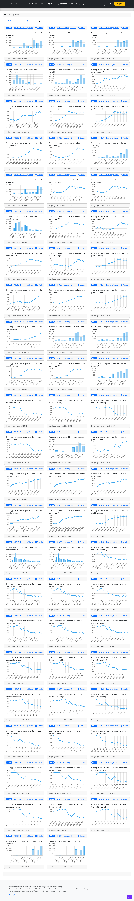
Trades (43, 4)
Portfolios (33, 4)
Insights (73, 4)
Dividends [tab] (19, 21)
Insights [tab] (39, 21)
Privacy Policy (13, 895)
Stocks (52, 4)
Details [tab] (9, 21)
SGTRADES (16, 4)
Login (109, 4)
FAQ (82, 4)
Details (40, 28)
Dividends (63, 4)
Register (120, 4)
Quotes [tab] (29, 21)
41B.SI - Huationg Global (23, 28)
